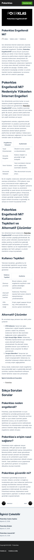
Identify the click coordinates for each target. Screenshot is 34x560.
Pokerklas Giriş (27, 3)
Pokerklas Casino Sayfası (8, 519)
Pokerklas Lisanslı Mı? (7, 533)
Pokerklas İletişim (6, 526)
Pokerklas (7, 3)
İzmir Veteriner (12, 557)
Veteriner (3, 557)
